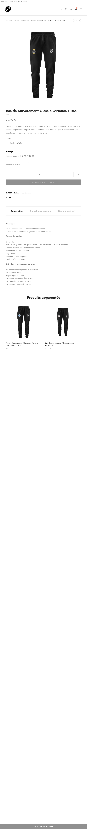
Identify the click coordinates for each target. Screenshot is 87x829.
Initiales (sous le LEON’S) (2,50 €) (20, 156)
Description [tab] (17, 211)
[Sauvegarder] (78, 174)
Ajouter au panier (43, 826)
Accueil (9, 20)
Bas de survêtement (21, 20)
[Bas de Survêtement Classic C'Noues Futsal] (6, 197)
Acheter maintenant (43, 182)
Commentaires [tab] (67, 211)
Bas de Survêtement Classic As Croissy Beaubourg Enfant (22, 344)
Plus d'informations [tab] (40, 211)
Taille (9, 138)
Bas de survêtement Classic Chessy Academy (59, 344)
